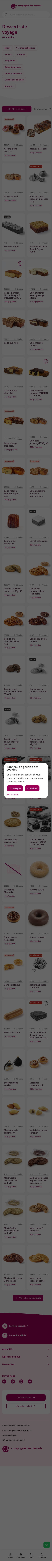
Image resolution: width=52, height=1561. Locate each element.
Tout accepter (15, 788)
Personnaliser (13, 794)
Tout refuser (32, 788)
